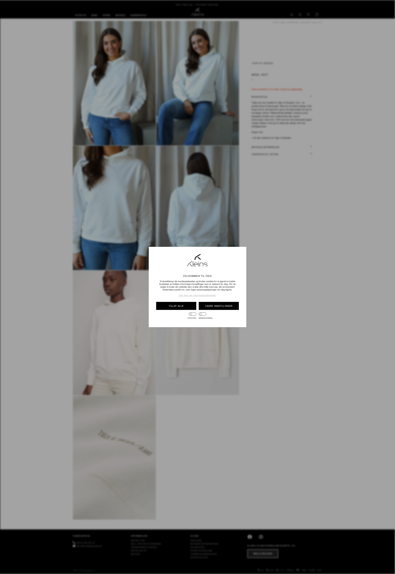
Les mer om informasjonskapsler (197, 295)
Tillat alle (176, 305)
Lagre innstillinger (219, 305)
